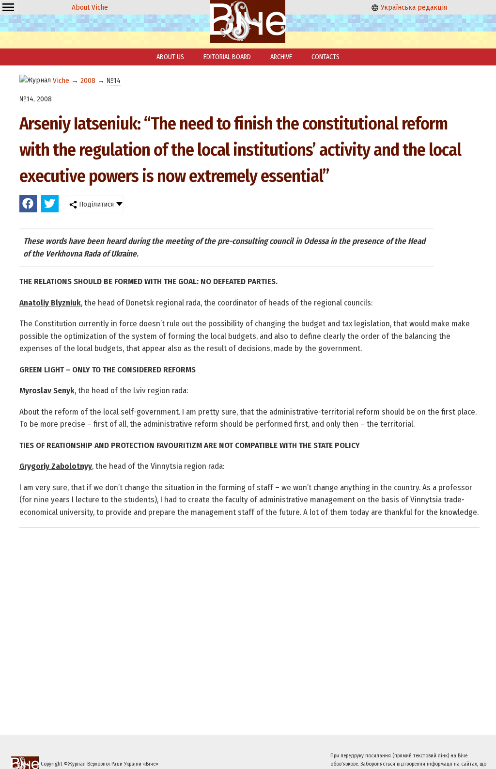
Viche (61, 80)
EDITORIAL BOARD (227, 57)
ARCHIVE (281, 57)
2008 (87, 80)
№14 (114, 80)
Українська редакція (413, 7)
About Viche (90, 7)
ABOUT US (170, 57)
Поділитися (95, 204)
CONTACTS (325, 57)
